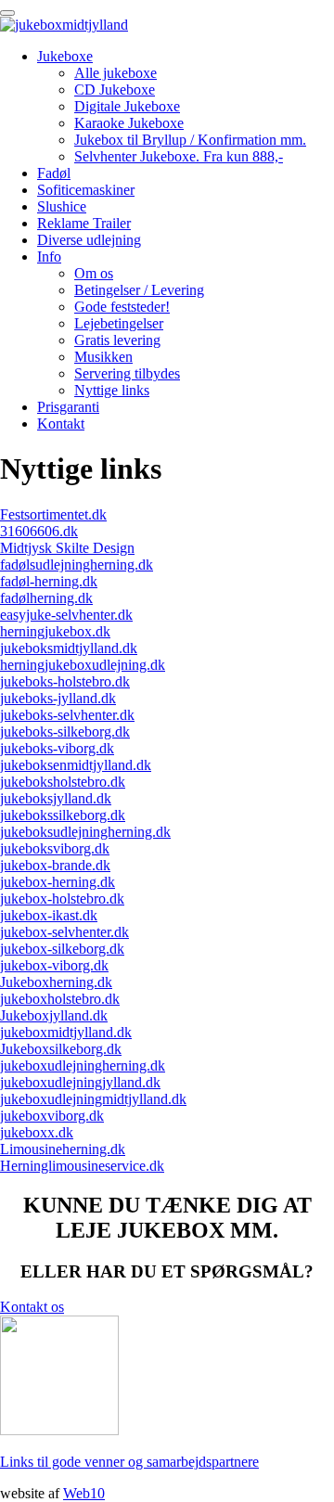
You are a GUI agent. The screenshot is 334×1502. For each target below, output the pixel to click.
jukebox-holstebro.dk (62, 898)
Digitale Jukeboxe (127, 106)
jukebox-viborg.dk (54, 965)
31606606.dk (39, 531)
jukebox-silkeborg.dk (62, 948)
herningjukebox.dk (55, 631)
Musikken (103, 357)
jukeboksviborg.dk (54, 848)
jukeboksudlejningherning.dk (85, 832)
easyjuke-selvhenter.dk (66, 615)
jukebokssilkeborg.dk (62, 815)
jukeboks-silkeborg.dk (65, 731)
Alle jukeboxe (115, 73)
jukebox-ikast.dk (48, 915)
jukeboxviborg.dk (52, 1115)
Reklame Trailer (84, 223)
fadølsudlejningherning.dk (76, 564)
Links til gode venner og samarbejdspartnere (129, 1462)
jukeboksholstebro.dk (62, 782)
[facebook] (59, 1430)
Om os (93, 273)
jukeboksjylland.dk (55, 798)
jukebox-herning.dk (57, 882)
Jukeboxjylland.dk (54, 1015)
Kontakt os (32, 1307)
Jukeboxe (65, 56)
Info (49, 256)
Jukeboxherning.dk (56, 982)
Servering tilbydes (127, 373)
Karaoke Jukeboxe (129, 123)
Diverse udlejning (89, 240)
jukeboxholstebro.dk (60, 999)
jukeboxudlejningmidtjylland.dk (93, 1099)
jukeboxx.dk (36, 1132)
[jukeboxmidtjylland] (64, 24)
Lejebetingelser (118, 323)
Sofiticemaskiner (86, 190)
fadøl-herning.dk (48, 581)
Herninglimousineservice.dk (82, 1166)
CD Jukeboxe (114, 89)
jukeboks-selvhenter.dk (67, 715)
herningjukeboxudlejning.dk (82, 665)
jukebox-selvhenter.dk (64, 932)
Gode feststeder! (122, 307)
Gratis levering (117, 340)
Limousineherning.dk (62, 1149)
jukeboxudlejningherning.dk (82, 1065)
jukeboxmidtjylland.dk (66, 1032)
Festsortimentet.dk (53, 514)
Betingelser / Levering (139, 290)
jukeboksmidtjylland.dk (68, 648)
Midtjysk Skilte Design (67, 548)
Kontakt (60, 423)
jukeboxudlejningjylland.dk (80, 1082)
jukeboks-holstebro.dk (65, 681)
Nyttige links (111, 390)
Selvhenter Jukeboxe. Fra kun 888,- (178, 156)
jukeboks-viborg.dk (57, 748)
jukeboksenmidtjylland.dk (75, 765)
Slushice (61, 206)
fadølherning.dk (46, 598)
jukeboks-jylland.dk (58, 698)
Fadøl (54, 173)
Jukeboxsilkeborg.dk (61, 1049)
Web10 (84, 1493)
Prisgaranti (68, 407)
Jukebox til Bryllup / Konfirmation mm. (190, 140)
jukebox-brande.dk (55, 865)
